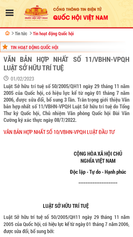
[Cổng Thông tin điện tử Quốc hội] (7, 33)
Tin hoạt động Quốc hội (53, 33)
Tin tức (21, 33)
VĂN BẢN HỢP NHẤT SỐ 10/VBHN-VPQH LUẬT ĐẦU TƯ (59, 132)
